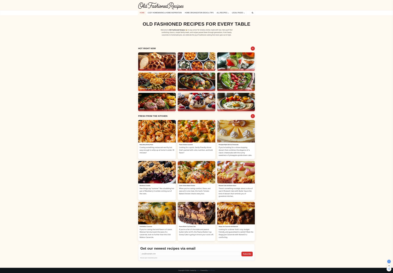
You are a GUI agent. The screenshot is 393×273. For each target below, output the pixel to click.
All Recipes (222, 13)
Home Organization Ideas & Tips (199, 13)
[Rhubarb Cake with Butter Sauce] (236, 172)
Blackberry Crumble (145, 185)
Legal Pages (237, 13)
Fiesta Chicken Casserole (186, 144)
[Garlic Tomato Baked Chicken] (196, 172)
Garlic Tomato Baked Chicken (187, 185)
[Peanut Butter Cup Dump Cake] (196, 213)
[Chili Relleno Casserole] (157, 213)
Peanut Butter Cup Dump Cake (187, 226)
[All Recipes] (253, 116)
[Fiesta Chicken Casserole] (196, 131)
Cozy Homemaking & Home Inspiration (165, 13)
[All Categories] (253, 48)
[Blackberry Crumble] (157, 172)
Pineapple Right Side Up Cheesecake (228, 144)
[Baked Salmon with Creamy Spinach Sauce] (157, 131)
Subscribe (247, 254)
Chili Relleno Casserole (146, 226)
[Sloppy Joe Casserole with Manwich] (236, 213)
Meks (198, 270)
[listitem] (157, 61)
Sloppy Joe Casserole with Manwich (228, 226)
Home (142, 13)
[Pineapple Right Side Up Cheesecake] (236, 131)
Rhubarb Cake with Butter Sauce (227, 185)
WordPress (211, 270)
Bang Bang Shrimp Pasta (146, 144)
